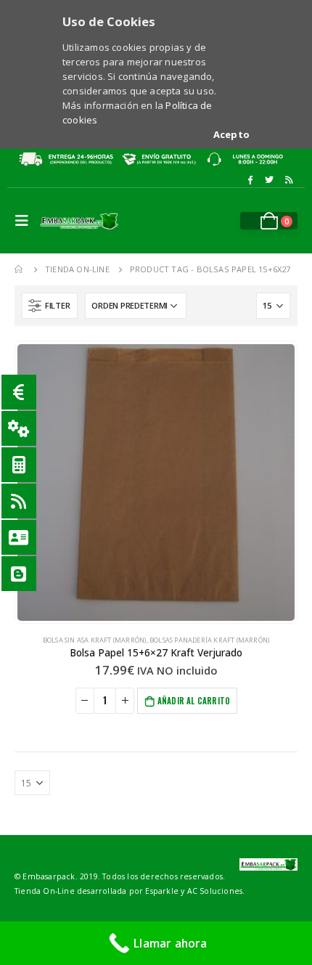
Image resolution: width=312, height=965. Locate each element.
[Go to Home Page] (20, 269)
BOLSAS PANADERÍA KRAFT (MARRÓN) (209, 640)
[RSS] (288, 180)
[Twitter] (269, 180)
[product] (155, 482)
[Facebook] (249, 180)
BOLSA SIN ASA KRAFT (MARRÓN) (95, 640)
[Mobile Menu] (25, 220)
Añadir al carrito (193, 701)
